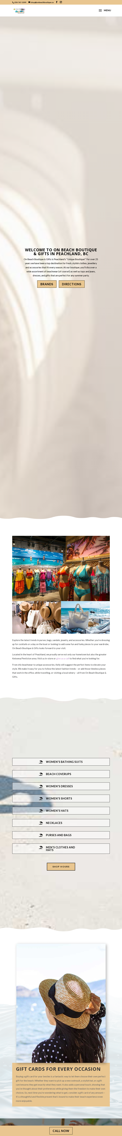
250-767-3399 (20, 2)
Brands (46, 284)
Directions (71, 284)
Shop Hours (61, 866)
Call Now (61, 1131)
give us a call (62, 658)
